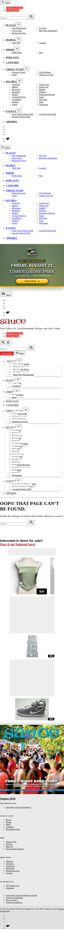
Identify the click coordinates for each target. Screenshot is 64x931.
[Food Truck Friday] (32, 252)
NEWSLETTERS (6, 353)
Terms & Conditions (14, 902)
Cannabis (12, 62)
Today (14, 75)
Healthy (42, 89)
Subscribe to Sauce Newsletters (18, 807)
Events (11, 111)
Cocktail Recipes (19, 97)
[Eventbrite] (8, 926)
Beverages (16, 89)
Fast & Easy (44, 84)
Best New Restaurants (48, 30)
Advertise (12, 10)
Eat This (42, 28)
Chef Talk (16, 43)
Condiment (16, 99)
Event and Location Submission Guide (21, 895)
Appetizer (16, 84)
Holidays (42, 92)
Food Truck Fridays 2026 (22, 114)
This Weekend (45, 72)
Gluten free (44, 87)
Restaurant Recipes (47, 94)
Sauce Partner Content (15, 849)
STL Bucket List (12, 885)
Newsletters (14, 8)
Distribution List (12, 871)
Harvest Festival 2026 (21, 117)
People (11, 40)
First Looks (17, 30)
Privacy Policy (12, 900)
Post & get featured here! (18, 544)
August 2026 (7, 798)
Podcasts (12, 57)
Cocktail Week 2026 (47, 114)
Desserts (15, 102)
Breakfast (16, 92)
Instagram (10, 888)
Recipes (11, 81)
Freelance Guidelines (14, 898)
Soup (41, 102)
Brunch (15, 94)
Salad (41, 97)
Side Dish (43, 99)
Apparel (11, 121)
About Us (10, 861)
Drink (10, 49)
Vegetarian (43, 104)
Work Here (10, 868)
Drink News (17, 52)
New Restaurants (19, 28)
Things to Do (14, 69)
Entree (14, 104)
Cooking (42, 43)
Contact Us (10, 866)
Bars (41, 52)
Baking (15, 87)
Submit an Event (46, 75)
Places (11, 25)
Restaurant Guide (13, 829)
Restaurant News (19, 33)
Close (7, 3)
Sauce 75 (9, 846)
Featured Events (18, 72)
